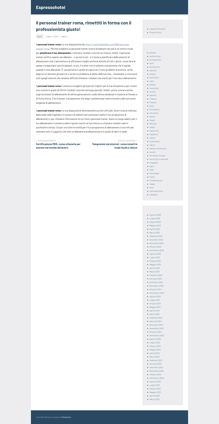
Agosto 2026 (155, 215)
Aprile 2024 (155, 310)
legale (152, 120)
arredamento (155, 60)
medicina (154, 134)
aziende (153, 70)
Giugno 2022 (155, 388)
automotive (155, 67)
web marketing (156, 191)
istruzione (154, 113)
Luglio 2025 (155, 257)
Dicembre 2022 (156, 367)
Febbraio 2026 (156, 236)
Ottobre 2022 (155, 374)
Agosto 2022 (155, 381)
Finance (153, 99)
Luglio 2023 (155, 342)
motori (153, 138)
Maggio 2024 (155, 307)
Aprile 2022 (155, 395)
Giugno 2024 (155, 303)
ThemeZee (66, 417)
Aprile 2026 (155, 229)
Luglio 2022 (155, 385)
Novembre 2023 (157, 328)
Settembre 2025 (157, 250)
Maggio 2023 (155, 349)
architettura (155, 56)
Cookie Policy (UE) (157, 29)
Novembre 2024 (157, 286)
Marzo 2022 (155, 399)
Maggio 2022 (155, 392)
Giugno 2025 (155, 261)
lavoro (152, 116)
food (152, 106)
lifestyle (153, 123)
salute (152, 145)
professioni (155, 141)
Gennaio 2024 (156, 321)
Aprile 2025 (155, 268)
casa (152, 81)
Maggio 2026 (155, 225)
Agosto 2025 (155, 254)
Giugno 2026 (155, 222)
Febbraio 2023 (156, 360)
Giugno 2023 (155, 346)
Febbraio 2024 (156, 317)
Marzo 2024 (155, 314)
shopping (154, 162)
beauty (153, 74)
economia (154, 88)
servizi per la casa (157, 155)
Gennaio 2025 (156, 278)
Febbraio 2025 (156, 275)
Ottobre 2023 (155, 332)
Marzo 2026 (155, 232)
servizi (152, 152)
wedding (153, 194)
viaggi (152, 184)
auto (152, 63)
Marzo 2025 (155, 271)
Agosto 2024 (155, 296)
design (153, 84)
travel (152, 177)
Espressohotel (50, 7)
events (153, 91)
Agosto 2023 (155, 339)
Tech (152, 169)
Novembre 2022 (157, 371)
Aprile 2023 (155, 353)
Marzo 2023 (155, 356)
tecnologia (154, 173)
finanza (153, 102)
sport (39, 36)
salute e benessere (158, 148)
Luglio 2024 (155, 300)
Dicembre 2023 (156, 325)
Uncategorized (156, 180)
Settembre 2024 (157, 293)
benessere (154, 77)
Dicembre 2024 (156, 282)
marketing (154, 130)
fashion (153, 95)
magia (152, 127)
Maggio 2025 (155, 264)
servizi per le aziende (159, 159)
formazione (155, 109)
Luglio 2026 (155, 218)
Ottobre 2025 (155, 247)
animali (153, 52)
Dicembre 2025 (156, 239)
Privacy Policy (155, 32)
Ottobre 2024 (155, 289)
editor (64, 36)
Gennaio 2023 (156, 364)
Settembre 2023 (157, 335)
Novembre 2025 (157, 243)
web (151, 187)
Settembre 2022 (157, 378)
